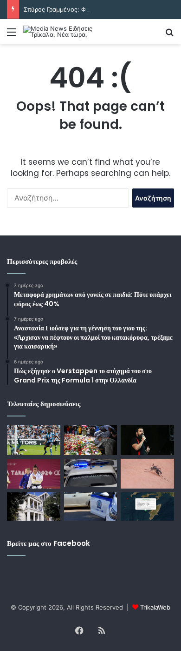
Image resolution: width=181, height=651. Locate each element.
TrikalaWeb (155, 607)
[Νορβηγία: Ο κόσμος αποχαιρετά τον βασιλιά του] (90, 440)
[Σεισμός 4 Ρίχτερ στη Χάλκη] (147, 506)
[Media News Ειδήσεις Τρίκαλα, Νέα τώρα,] (60, 32)
